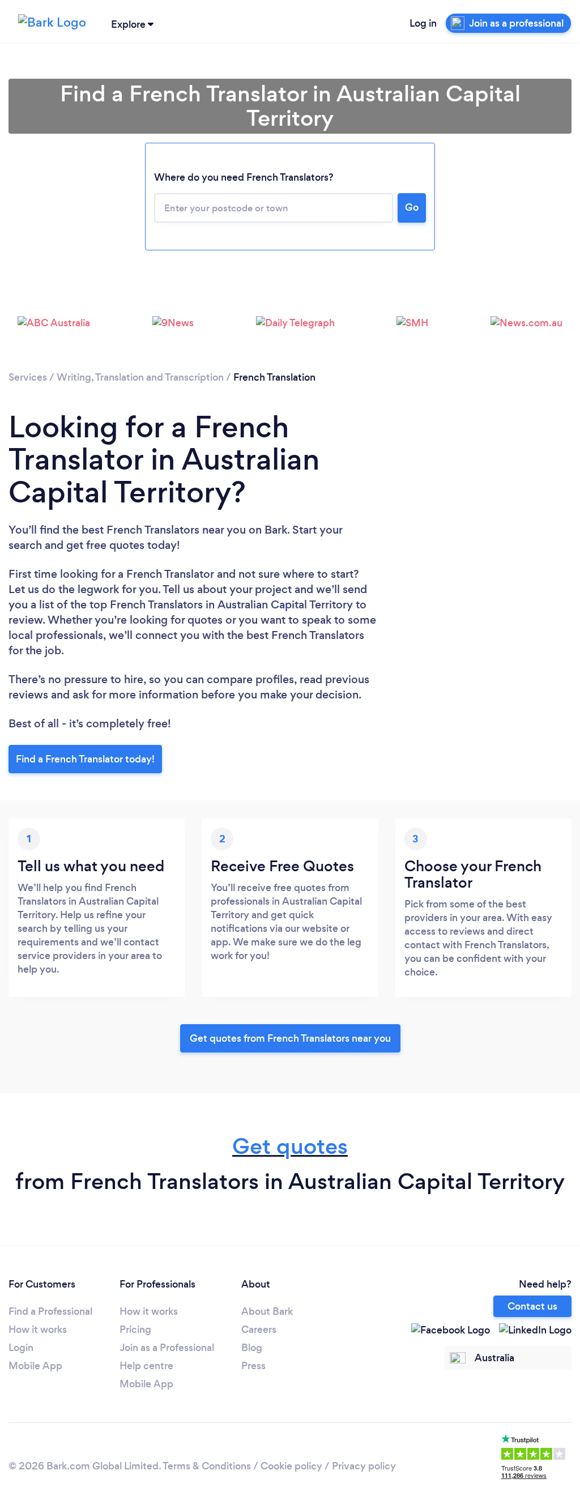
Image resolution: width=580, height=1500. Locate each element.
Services (27, 377)
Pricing (135, 1329)
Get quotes (290, 1146)
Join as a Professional (167, 1347)
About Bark (267, 1311)
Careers (258, 1329)
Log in (423, 23)
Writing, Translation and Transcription (140, 377)
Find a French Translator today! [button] (85, 759)
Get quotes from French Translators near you (290, 1038)
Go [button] (412, 207)
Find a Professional (50, 1311)
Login (20, 1347)
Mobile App (35, 1366)
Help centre (146, 1366)
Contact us (532, 1306)
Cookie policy (291, 1466)
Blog (251, 1347)
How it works (37, 1329)
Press (253, 1366)
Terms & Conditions (207, 1466)
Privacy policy (364, 1466)
